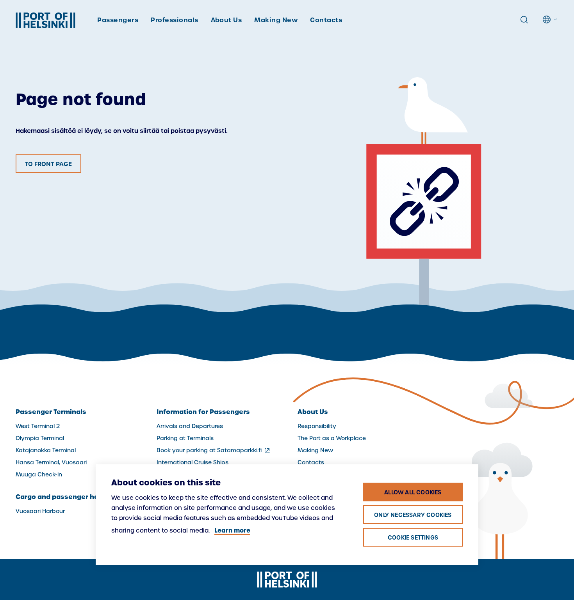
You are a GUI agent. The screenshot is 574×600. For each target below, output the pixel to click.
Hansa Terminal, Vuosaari (51, 462)
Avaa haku (524, 20)
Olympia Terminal (40, 438)
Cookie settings (413, 538)
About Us (226, 20)
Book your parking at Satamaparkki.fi (214, 450)
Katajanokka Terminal (46, 450)
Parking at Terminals (185, 438)
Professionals (174, 20)
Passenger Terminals (51, 411)
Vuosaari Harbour (40, 511)
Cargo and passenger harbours (68, 496)
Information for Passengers (203, 411)
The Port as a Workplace (332, 438)
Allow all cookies (412, 492)
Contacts (326, 20)
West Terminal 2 (38, 426)
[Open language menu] (550, 19)
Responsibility (317, 426)
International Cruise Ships (192, 462)
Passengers (117, 20)
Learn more (232, 530)
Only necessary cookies (412, 515)
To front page (48, 164)
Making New (276, 20)
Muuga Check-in (39, 474)
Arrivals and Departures (190, 426)
